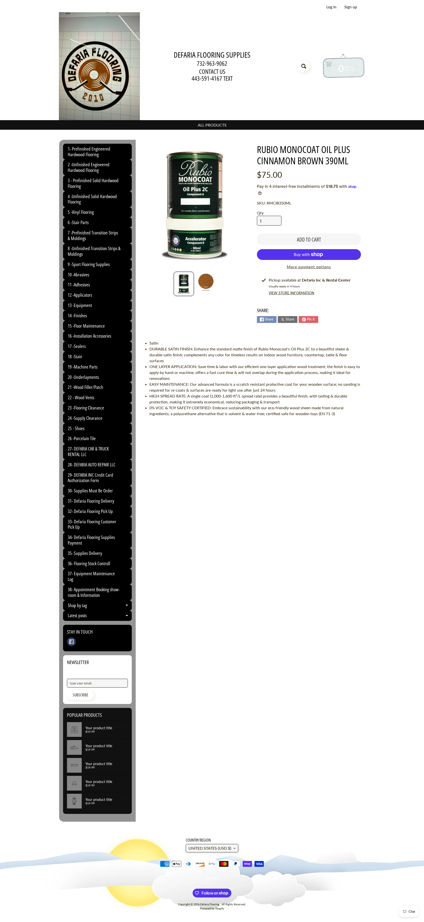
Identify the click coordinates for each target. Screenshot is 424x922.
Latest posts (100, 616)
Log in (331, 7)
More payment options (309, 266)
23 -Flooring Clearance (86, 408)
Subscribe (80, 695)
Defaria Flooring (210, 904)
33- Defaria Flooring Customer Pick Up (92, 524)
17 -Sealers (77, 346)
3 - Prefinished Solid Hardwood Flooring (93, 183)
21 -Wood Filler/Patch (85, 387)
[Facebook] (71, 641)
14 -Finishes (77, 315)
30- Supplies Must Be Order (90, 490)
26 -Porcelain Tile (82, 438)
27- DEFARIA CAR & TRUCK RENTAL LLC (88, 452)
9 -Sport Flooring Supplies (89, 264)
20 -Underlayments (83, 377)
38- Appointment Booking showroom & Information (93, 592)
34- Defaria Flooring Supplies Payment (91, 540)
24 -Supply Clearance (85, 418)
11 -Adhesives (79, 285)
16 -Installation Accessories (89, 336)
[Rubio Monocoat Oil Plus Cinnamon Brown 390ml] (184, 284)
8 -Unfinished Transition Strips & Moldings (94, 251)
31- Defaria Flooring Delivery (91, 501)
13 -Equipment (80, 305)
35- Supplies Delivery (85, 553)
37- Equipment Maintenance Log (91, 576)
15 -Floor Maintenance (86, 326)
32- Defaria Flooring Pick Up (90, 511)
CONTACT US (212, 71)
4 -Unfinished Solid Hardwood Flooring (92, 199)
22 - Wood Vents (81, 397)
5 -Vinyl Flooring (81, 212)
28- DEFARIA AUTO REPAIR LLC (91, 464)
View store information (291, 293)
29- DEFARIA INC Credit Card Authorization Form (90, 478)
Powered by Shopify (212, 908)
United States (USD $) (209, 848)
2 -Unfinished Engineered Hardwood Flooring (88, 167)
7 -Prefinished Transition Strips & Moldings (93, 236)
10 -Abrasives (78, 274)
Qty (260, 212)
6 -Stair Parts (78, 222)
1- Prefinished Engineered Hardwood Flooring (89, 152)
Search (212, 877)
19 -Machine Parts (82, 367)
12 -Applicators (80, 295)
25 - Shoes (76, 428)
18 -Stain (75, 356)
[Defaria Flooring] (99, 66)
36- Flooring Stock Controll (89, 563)
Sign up (350, 7)
